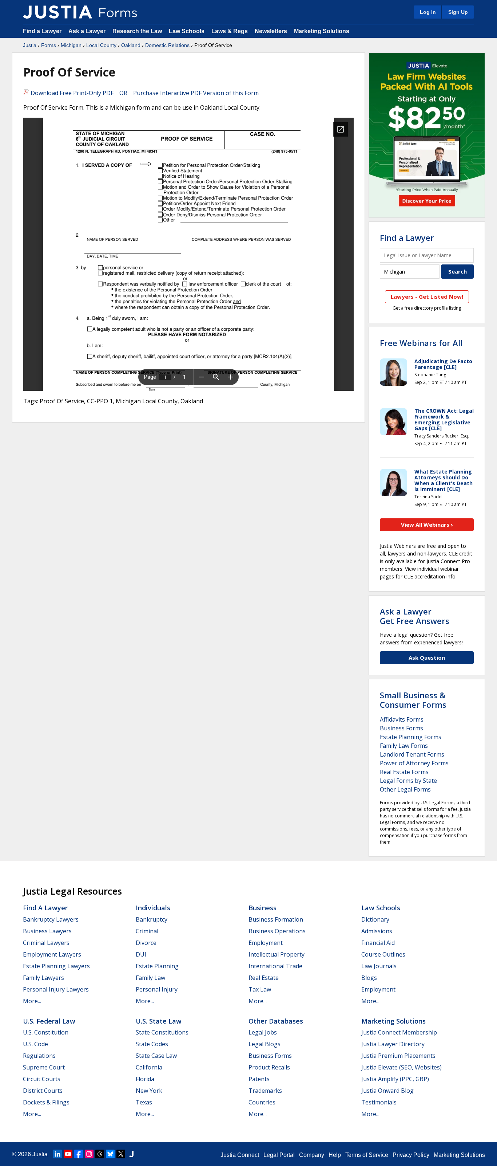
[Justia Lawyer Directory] (131, 1154)
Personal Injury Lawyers (56, 989)
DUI (141, 954)
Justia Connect (239, 1155)
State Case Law (156, 1056)
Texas (144, 1102)
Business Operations (277, 931)
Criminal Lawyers (46, 943)
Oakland (130, 45)
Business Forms (401, 728)
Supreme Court (44, 1067)
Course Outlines (383, 954)
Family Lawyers (43, 978)
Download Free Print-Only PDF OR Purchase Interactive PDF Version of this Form (144, 93)
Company (311, 1155)
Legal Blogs (265, 1044)
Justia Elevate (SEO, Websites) (401, 1067)
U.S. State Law (159, 1021)
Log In (428, 12)
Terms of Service (366, 1155)
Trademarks (265, 1091)
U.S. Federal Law (49, 1021)
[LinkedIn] (57, 1154)
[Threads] (99, 1154)
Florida (145, 1079)
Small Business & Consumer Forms (413, 700)
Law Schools (186, 31)
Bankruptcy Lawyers (51, 919)
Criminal (147, 931)
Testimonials (379, 1102)
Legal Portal (279, 1155)
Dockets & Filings (46, 1102)
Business (263, 907)
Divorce (146, 943)
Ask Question (427, 657)
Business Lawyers (47, 931)
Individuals (153, 907)
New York (149, 1091)
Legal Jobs (263, 1032)
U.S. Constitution (45, 1032)
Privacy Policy (411, 1155)
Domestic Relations (167, 45)
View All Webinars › (427, 524)
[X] (120, 1154)
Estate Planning (157, 966)
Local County (101, 45)
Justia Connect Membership (399, 1032)
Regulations (39, 1056)
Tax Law (260, 989)
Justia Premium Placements (398, 1056)
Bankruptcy (151, 919)
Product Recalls (269, 1067)
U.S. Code (35, 1044)
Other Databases (276, 1021)
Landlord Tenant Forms (412, 754)
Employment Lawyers (52, 954)
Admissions (376, 931)
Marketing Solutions (321, 31)
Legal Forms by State (408, 781)
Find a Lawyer (42, 31)
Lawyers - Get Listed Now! (427, 296)
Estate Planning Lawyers (56, 966)
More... (32, 1001)
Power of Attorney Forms (414, 763)
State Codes (152, 1044)
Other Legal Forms (405, 789)
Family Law (150, 978)
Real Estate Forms (404, 772)
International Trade (275, 966)
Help (335, 1155)
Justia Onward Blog (387, 1091)
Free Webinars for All (421, 343)
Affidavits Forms (402, 719)
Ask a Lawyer (87, 31)
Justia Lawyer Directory (393, 1044)
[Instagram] (89, 1154)
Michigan (71, 45)
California (149, 1067)
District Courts (43, 1091)
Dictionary (375, 919)
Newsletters (271, 31)
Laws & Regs (229, 31)
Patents (259, 1079)
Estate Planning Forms (410, 737)
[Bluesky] (110, 1154)
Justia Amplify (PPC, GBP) (395, 1079)
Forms (48, 45)
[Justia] (57, 12)
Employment (266, 943)
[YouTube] (68, 1154)
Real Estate (264, 978)
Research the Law (137, 31)
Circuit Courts (41, 1079)
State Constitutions (162, 1032)
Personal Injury (157, 989)
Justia (29, 45)
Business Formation (276, 919)
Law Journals (379, 966)
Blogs (369, 978)
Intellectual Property (277, 954)
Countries (262, 1102)
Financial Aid (378, 943)
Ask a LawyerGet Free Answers (414, 616)
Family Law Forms (404, 746)
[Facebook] (78, 1154)
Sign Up (458, 12)
